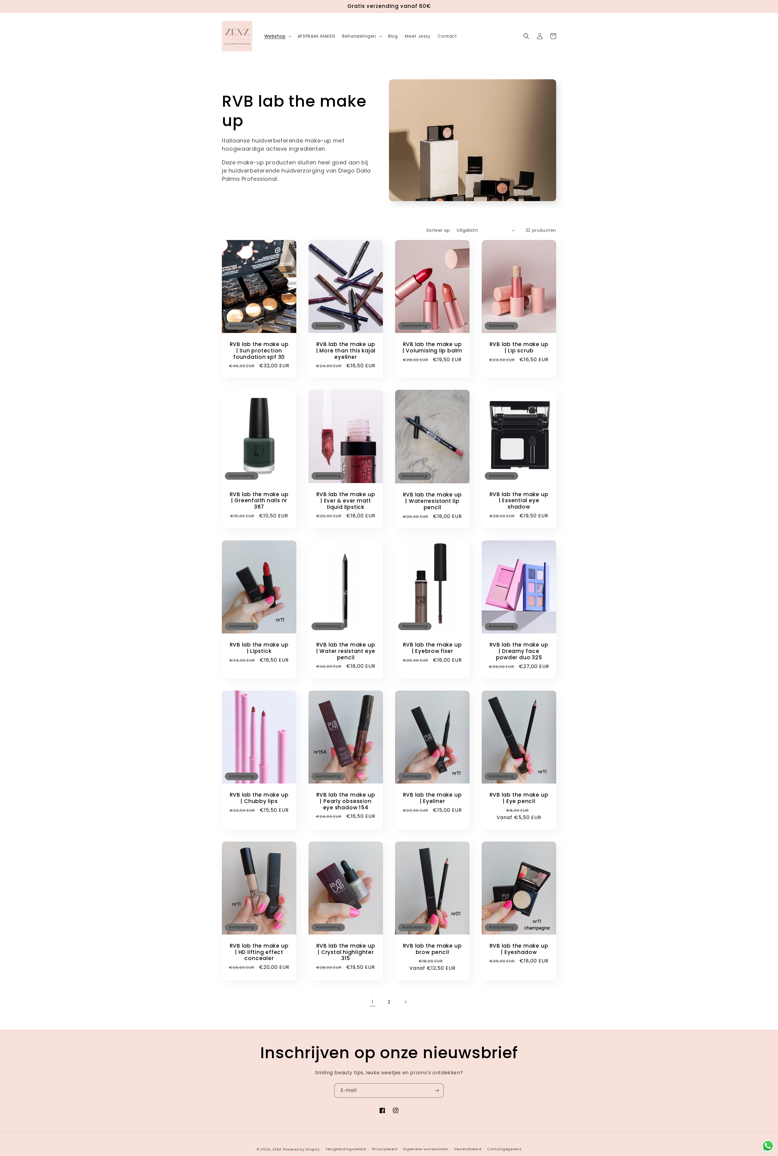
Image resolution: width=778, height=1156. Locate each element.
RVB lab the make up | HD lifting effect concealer (259, 952)
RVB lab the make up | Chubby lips (259, 798)
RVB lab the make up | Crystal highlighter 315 (345, 952)
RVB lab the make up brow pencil (432, 949)
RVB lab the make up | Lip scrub (519, 347)
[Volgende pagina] (405, 1002)
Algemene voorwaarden (425, 1149)
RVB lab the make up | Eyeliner (432, 798)
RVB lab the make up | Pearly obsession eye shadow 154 (345, 801)
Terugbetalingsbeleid (345, 1149)
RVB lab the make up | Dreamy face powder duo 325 (519, 651)
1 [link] (373, 1001)
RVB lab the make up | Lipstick (259, 648)
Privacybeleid (385, 1149)
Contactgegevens (504, 1149)
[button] (277, 36)
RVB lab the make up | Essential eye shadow (519, 500)
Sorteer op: (438, 230)
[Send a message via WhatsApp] (768, 1146)
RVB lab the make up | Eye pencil (519, 798)
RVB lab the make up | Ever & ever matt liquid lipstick (345, 500)
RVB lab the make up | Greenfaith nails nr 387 (259, 500)
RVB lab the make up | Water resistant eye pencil (345, 651)
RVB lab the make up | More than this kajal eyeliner (345, 350)
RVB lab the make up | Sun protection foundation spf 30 (259, 350)
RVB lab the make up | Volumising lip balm (432, 347)
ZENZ (277, 1149)
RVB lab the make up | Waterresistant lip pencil (432, 501)
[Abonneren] (436, 1090)
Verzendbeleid (467, 1149)
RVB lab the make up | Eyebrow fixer (432, 648)
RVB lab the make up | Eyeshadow (519, 949)
